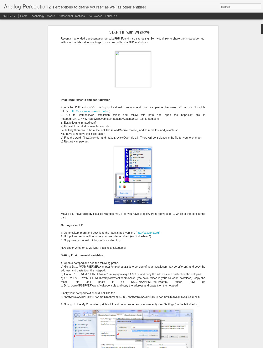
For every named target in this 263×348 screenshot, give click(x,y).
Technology (37, 16)
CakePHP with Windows (129, 32)
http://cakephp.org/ (148, 232)
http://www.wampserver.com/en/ (90, 111)
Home (24, 16)
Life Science (94, 16)
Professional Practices (71, 16)
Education (111, 16)
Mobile (51, 16)
